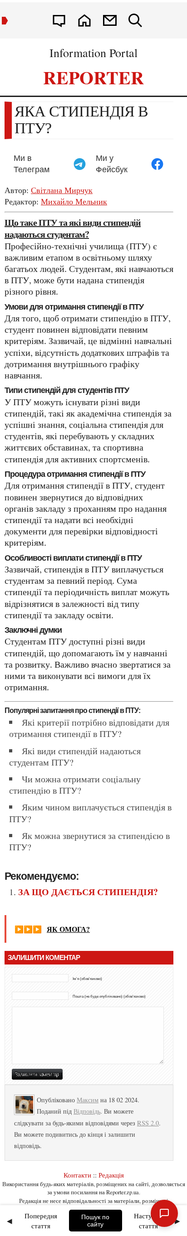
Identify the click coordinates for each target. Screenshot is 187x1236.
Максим (87, 1099)
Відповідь (87, 1111)
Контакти (77, 1174)
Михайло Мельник (74, 201)
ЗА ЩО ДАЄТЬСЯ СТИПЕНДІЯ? (88, 891)
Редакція (111, 1174)
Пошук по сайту (95, 1220)
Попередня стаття (41, 1221)
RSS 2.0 (148, 1123)
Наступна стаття (148, 1221)
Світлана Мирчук (62, 189)
